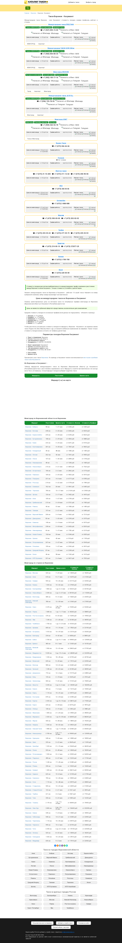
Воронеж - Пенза (31, 750)
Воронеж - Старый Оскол (33, 790)
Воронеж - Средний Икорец (34, 550)
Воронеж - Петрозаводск (33, 754)
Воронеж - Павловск (32, 474)
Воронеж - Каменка (31, 522)
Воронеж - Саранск (31, 774)
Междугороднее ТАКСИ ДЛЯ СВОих (61, 48)
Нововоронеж (52, 870)
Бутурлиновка (33, 857)
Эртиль (33, 886)
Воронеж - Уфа (30, 620)
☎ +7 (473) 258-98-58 (79, 174)
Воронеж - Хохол (31, 554)
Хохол (89, 882)
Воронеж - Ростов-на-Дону (34, 616)
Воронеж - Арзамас (31, 628)
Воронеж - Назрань (31, 725)
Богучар (70, 853)
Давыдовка (89, 857)
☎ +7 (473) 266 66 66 (60, 189)
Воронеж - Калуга (31, 689)
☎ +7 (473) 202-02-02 (70, 218)
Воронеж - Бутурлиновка (33, 439)
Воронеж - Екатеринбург (33, 589)
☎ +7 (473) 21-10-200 (42, 174)
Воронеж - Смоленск (32, 778)
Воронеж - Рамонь (31, 506)
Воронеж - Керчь (31, 693)
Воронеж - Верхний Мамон (34, 514)
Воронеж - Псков (31, 762)
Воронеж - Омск (30, 607)
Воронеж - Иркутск (31, 685)
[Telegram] (60, 846)
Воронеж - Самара (31, 581)
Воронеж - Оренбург (32, 746)
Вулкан (61, 256)
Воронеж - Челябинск (32, 624)
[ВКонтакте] (55, 846)
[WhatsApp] (64, 846)
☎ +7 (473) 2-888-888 (60, 204)
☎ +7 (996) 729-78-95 (45, 101)
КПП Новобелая (70, 886)
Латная (33, 866)
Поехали (61, 158)
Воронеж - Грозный (31, 669)
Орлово (88, 870)
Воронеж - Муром (31, 721)
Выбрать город (91, 2)
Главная (26, 13)
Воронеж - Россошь (32, 482)
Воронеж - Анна (30, 498)
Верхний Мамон (52, 857)
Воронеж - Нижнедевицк (33, 530)
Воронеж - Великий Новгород (31, 648)
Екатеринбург (51, 895)
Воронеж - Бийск (31, 639)
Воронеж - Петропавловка (34, 542)
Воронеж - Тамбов (31, 794)
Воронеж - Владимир (32, 841)
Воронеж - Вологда (31, 665)
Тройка (61, 230)
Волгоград (33, 895)
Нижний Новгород (70, 900)
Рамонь (33, 878)
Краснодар (88, 895)
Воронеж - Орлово (31, 538)
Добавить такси (73, 2)
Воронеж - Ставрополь (33, 786)
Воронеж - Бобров (31, 427)
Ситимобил (61, 200)
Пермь (52, 904)
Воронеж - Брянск (31, 643)
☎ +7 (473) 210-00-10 (51, 246)
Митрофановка (70, 866)
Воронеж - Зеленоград (32, 681)
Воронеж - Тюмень (31, 803)
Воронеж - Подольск (32, 758)
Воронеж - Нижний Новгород (31, 601)
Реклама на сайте (83, 923)
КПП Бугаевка (52, 886)
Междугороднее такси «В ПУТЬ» (61, 96)
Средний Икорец (33, 882)
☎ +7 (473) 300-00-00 (51, 218)
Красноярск (33, 900)
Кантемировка (70, 862)
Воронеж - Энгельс (31, 833)
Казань (70, 895)
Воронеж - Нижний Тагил (33, 729)
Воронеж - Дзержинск (32, 673)
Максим (61, 215)
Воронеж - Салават (31, 770)
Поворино (88, 874)
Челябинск (70, 908)
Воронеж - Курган (31, 701)
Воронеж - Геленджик (32, 837)
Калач (33, 862)
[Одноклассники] (58, 846)
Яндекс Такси (61, 143)
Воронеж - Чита (30, 829)
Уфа (52, 908)
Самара (88, 904)
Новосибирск (88, 900)
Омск (33, 904)
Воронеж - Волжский (32, 661)
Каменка (52, 862)
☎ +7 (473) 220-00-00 (60, 273)
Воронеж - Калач (30, 443)
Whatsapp (55, 33)
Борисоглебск (88, 853)
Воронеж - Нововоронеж (33, 463)
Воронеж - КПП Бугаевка (33, 558)
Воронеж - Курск (31, 705)
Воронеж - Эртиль (31, 494)
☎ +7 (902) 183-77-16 (49, 78)
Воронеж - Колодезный (33, 451)
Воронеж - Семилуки (32, 486)
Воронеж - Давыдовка (33, 518)
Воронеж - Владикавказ (33, 657)
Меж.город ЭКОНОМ (61, 72)
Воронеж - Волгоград (32, 597)
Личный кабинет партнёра (61, 927)
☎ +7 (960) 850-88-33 (49, 54)
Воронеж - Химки (31, 813)
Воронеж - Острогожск (33, 471)
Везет (61, 270)
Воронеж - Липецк (31, 709)
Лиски (52, 866)
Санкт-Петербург (33, 908)
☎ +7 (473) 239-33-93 (79, 233)
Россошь (70, 878)
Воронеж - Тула (30, 798)
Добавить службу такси (65, 923)
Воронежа (44, 357)
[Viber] (62, 846)
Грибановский (70, 857)
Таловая (52, 882)
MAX (77, 30)
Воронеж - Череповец (32, 821)
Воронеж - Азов (30, 577)
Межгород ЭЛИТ (61, 119)
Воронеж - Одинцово (32, 738)
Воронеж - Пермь (31, 612)
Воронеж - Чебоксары (32, 817)
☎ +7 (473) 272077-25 (70, 246)
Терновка (70, 882)
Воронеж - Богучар (31, 431)
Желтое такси (61, 171)
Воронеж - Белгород (32, 635)
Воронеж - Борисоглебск (33, 435)
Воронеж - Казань (31, 585)
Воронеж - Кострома (32, 697)
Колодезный (89, 862)
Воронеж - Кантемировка (33, 447)
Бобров (51, 853)
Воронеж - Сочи (30, 782)
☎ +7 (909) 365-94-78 (49, 125)
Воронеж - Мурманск (32, 717)
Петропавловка (70, 874)
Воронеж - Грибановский (33, 502)
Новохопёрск (70, 870)
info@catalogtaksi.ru (68, 932)
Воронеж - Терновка (32, 490)
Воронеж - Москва (31, 573)
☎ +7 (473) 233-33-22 (42, 233)
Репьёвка (52, 878)
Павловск (51, 874)
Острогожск (33, 874)
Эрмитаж (61, 243)
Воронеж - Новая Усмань (33, 534)
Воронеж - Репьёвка (32, 546)
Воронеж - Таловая (31, 510)
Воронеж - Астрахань (32, 631)
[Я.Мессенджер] (67, 846)
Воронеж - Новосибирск (33, 593)
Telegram (84, 33)
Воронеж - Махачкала (32, 713)
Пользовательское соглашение (42, 923)
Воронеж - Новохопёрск (33, 467)
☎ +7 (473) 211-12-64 (60, 174)
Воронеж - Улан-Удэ (32, 808)
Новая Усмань (33, 870)
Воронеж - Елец (30, 677)
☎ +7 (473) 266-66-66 (60, 146)
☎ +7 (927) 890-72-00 (49, 30)
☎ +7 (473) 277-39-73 (60, 233)
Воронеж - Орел (30, 742)
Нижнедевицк (88, 866)
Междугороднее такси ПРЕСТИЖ (61, 24)
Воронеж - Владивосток (33, 653)
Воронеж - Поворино (32, 478)
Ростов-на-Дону (70, 904)
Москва (51, 900)
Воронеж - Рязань (31, 766)
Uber (61, 186)
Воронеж (33, 13)
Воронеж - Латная (31, 455)
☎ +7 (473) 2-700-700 (60, 260)
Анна (33, 853)
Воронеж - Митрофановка (34, 526)
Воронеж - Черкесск (32, 825)
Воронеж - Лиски (31, 459)
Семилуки (88, 878)
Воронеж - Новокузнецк (33, 733)
